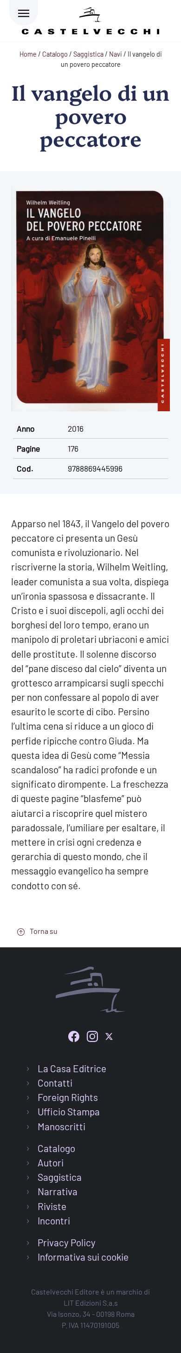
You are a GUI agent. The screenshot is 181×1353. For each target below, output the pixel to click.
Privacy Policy (67, 1242)
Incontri (54, 1220)
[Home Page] (90, 19)
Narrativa (58, 1191)
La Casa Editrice (72, 1068)
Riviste (52, 1206)
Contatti (55, 1082)
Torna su (43, 930)
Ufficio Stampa (69, 1111)
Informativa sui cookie (83, 1256)
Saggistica (60, 1177)
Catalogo (56, 1148)
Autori (51, 1162)
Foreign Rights (68, 1097)
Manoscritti (61, 1126)
